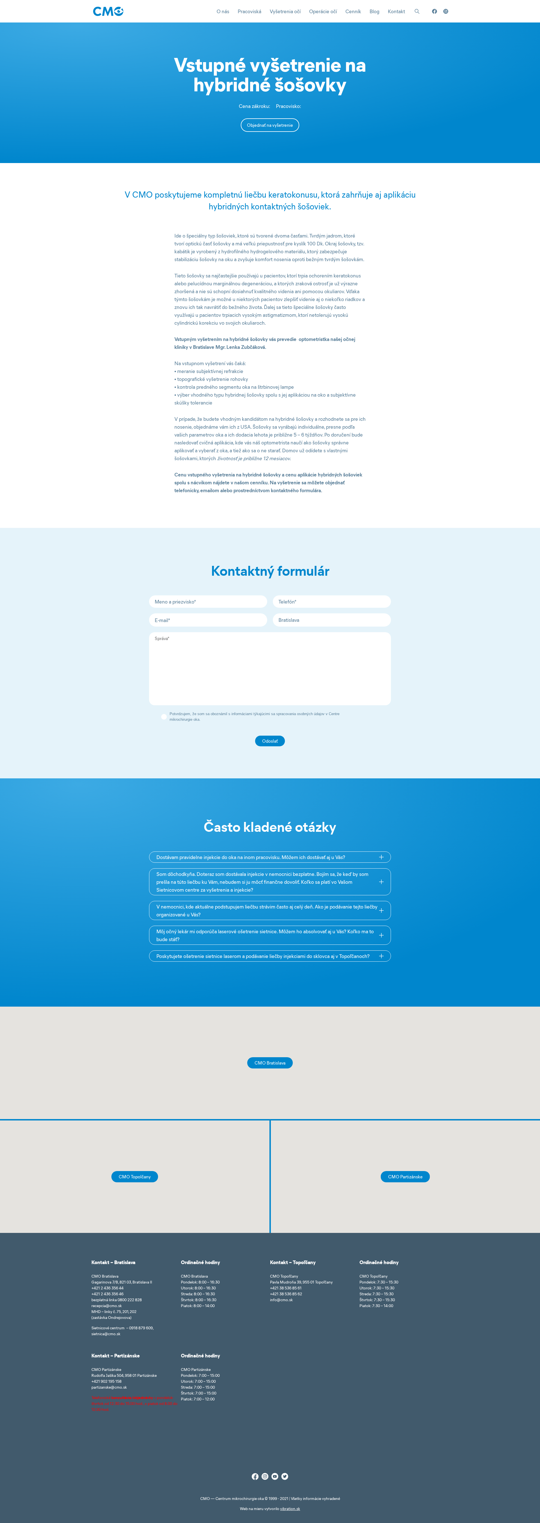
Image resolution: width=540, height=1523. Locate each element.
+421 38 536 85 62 (286, 1293)
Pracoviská (249, 11)
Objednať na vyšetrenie (270, 125)
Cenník (353, 11)
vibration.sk (290, 1508)
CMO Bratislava (270, 1063)
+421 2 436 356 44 (107, 1288)
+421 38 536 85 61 (286, 1288)
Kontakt (396, 11)
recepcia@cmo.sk (106, 1305)
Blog (374, 11)
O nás (223, 11)
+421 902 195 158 (106, 1381)
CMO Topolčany (135, 1176)
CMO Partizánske (405, 1176)
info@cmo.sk (281, 1299)
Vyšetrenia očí (285, 11)
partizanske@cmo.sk (109, 1387)
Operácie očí (323, 11)
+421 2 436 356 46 (107, 1293)
